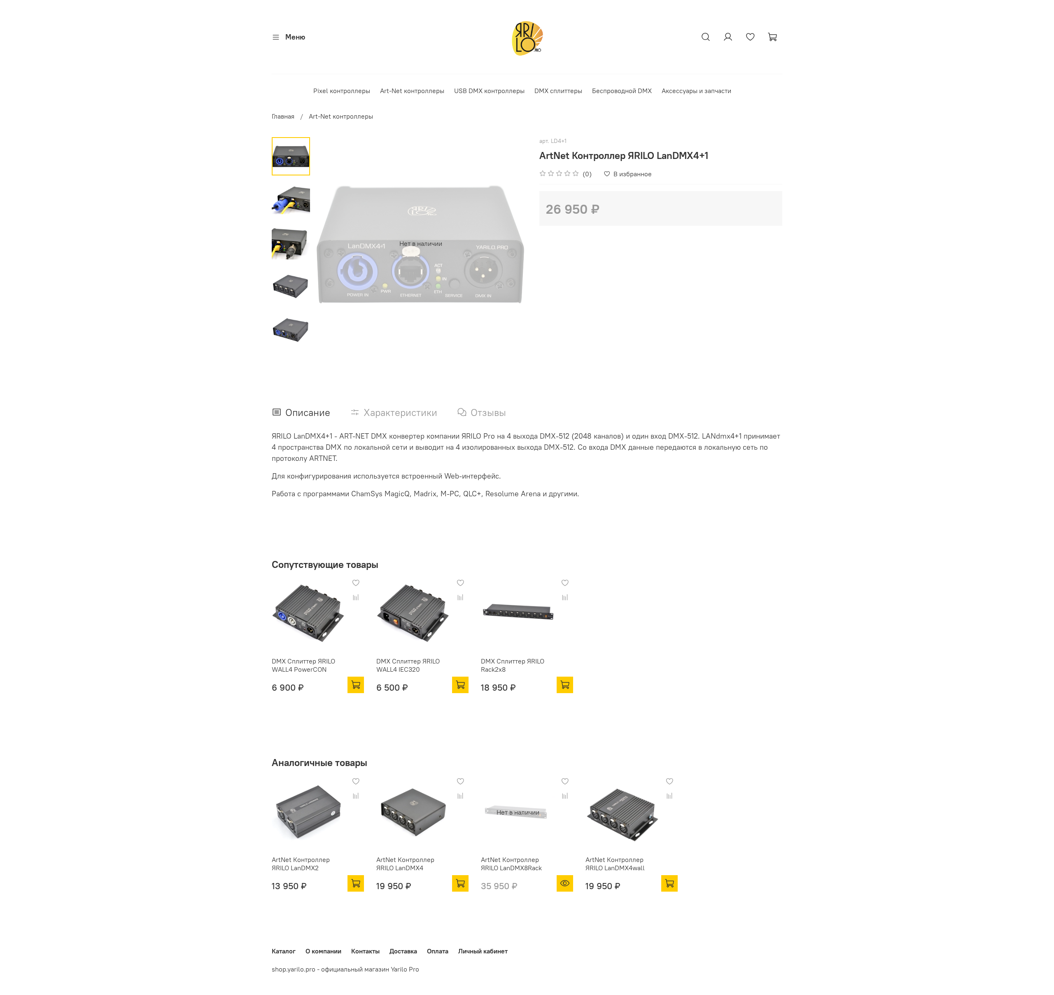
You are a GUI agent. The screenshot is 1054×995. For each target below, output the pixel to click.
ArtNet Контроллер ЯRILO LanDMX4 (405, 863)
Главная (283, 116)
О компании (323, 951)
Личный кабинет (483, 951)
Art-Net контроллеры (412, 90)
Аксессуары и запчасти (696, 90)
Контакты (365, 951)
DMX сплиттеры (558, 90)
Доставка (403, 951)
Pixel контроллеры (341, 90)
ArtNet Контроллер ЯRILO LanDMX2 (301, 863)
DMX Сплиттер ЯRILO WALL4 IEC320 (408, 665)
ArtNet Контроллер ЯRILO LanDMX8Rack (511, 863)
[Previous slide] (330, 243)
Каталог (284, 951)
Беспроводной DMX (622, 90)
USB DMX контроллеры (489, 90)
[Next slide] (510, 243)
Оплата (437, 951)
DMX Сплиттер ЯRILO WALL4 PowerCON (303, 665)
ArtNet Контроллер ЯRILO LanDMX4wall (615, 863)
